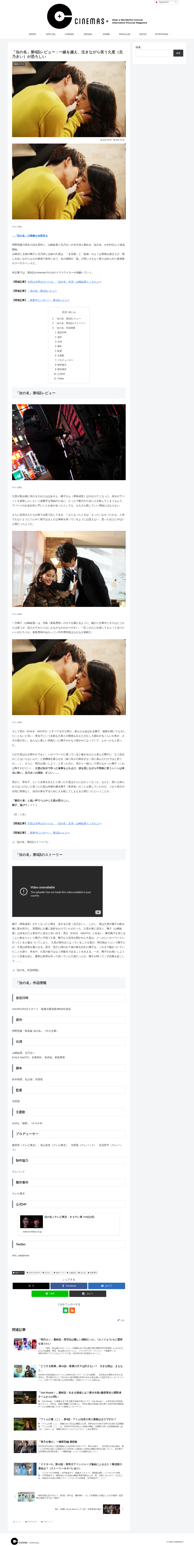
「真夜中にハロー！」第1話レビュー (48, 300)
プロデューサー (65, 360)
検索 (138, 47)
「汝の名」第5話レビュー (68, 318)
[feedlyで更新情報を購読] (65, 1310)
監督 (59, 351)
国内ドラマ (19, 1273)
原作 (59, 337)
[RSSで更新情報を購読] (72, 1310)
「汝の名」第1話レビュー (42, 290)
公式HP (61, 374)
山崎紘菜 (72, 1273)
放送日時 (61, 332)
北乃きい (48, 1273)
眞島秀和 (93, 1273)
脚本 (59, 346)
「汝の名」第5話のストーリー (70, 323)
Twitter (60, 378)
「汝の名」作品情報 (65, 328)
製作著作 (61, 369)
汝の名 (82, 1273)
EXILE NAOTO (34, 1273)
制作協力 (61, 364)
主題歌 (60, 355)
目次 (64, 312)
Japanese (163, 2)
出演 (59, 341)
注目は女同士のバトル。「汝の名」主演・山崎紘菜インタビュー (64, 281)
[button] (87, 1294)
